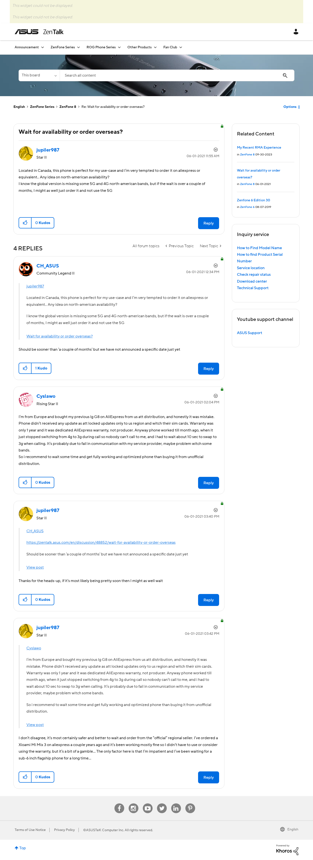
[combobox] (177, 75)
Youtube (147, 803)
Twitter (161, 803)
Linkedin (176, 803)
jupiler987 (35, 286)
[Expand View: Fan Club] (180, 47)
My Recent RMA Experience (259, 147)
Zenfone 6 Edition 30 (253, 200)
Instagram (133, 803)
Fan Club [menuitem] (170, 47)
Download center (252, 281)
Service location (251, 268)
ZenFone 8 (67, 107)
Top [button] (22, 848)
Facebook (119, 803)
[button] (25, 223)
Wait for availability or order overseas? (59, 336)
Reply (208, 223)
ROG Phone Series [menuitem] (101, 47)
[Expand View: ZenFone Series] (78, 47)
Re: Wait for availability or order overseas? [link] (113, 107)
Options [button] (289, 107)
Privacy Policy (64, 830)
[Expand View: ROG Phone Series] (119, 47)
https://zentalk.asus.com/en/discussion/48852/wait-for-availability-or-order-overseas (101, 542)
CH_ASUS (35, 531)
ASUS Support (249, 332)
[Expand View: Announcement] (42, 47)
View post (35, 567)
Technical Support (252, 288)
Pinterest (190, 803)
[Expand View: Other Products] (155, 47)
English (19, 107)
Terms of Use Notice (30, 830)
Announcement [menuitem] (27, 47)
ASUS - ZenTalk (39, 31)
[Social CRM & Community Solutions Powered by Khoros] (287, 849)
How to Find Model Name (259, 248)
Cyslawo (33, 648)
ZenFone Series (42, 107)
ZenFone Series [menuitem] (63, 47)
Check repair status (254, 274)
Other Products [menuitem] (139, 47)
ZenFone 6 (247, 207)
